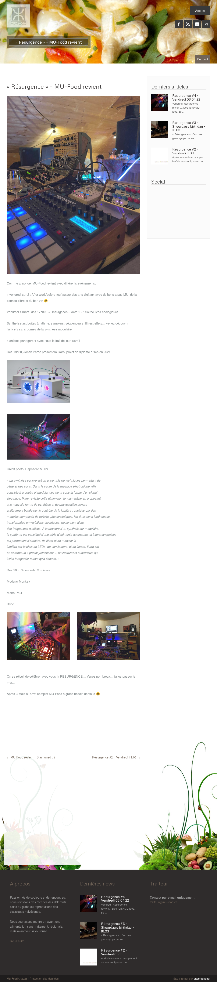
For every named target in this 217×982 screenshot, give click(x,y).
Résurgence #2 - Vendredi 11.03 (185, 151)
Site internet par (191, 978)
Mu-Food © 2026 (17, 978)
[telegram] (206, 21)
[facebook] (179, 21)
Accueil (200, 10)
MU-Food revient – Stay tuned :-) (31, 757)
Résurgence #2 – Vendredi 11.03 (116, 757)
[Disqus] (73, 812)
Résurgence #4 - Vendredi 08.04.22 (186, 97)
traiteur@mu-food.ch (164, 902)
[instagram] (197, 21)
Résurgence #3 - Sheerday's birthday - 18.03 (188, 126)
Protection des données (44, 978)
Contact (202, 59)
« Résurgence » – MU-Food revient (54, 86)
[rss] (188, 21)
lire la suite (17, 941)
